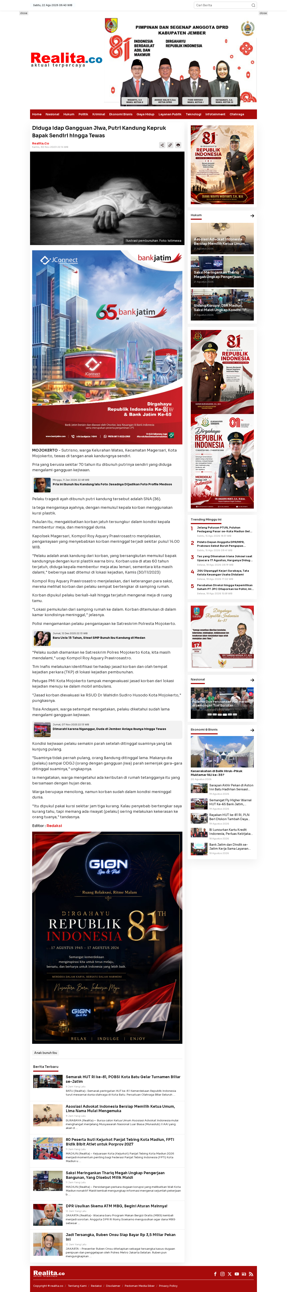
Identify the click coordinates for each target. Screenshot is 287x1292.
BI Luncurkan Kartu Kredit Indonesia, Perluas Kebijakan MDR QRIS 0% (230, 832)
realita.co (40, 143)
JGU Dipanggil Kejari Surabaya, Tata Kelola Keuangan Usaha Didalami (223, 572)
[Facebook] (215, 1274)
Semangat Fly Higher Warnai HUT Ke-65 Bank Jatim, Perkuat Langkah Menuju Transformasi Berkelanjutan (230, 802)
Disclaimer (113, 1286)
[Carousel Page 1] (210, 715)
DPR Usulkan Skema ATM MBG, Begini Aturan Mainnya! (116, 1206)
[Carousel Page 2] (215, 715)
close (23, 13)
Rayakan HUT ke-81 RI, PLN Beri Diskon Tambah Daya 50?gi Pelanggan (229, 817)
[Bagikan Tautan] (162, 145)
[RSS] (251, 1274)
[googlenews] (244, 1274)
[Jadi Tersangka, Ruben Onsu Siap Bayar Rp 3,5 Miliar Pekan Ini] (48, 1244)
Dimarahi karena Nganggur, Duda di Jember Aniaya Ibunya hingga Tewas (109, 729)
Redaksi (54, 825)
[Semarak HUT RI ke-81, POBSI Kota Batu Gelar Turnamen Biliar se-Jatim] (48, 1081)
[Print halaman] (178, 145)
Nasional (52, 114)
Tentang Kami (77, 1286)
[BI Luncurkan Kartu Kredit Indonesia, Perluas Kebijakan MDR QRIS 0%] (199, 832)
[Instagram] (222, 1274)
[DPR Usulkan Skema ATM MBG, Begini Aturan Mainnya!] (48, 1215)
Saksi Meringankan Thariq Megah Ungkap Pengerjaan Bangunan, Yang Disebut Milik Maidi (115, 1175)
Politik (83, 114)
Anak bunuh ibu (45, 1053)
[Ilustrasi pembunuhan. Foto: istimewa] (107, 198)
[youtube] (237, 1274)
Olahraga (237, 114)
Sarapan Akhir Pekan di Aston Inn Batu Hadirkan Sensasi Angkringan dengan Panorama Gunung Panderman (231, 787)
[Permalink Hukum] (252, 216)
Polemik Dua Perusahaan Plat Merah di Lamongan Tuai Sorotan (220, 703)
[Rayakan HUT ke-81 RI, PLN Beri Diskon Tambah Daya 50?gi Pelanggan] (199, 818)
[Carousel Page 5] (230, 715)
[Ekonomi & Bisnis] (252, 730)
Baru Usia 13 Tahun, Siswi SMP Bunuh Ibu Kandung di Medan (99, 638)
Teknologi (193, 114)
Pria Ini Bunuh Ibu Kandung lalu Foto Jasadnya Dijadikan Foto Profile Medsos (112, 484)
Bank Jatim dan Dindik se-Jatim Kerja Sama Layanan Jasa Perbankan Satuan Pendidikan (228, 847)
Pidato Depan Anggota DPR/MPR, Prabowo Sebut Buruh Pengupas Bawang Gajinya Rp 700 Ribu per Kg (223, 544)
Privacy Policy (168, 1286)
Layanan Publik (170, 114)
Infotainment (215, 114)
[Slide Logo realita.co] (66, 60)
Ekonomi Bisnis (120, 114)
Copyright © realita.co (48, 1286)
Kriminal (98, 114)
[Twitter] (229, 1274)
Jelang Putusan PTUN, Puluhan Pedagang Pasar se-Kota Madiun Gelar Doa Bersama (225, 529)
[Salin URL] (170, 145)
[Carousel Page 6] (235, 715)
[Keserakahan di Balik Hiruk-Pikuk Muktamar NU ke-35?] (222, 751)
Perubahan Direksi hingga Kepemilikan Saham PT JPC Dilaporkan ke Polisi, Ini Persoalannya (225, 587)
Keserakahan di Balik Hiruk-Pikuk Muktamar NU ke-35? (216, 773)
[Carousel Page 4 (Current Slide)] (225, 715)
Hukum (68, 114)
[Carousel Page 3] (220, 715)
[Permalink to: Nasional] (252, 680)
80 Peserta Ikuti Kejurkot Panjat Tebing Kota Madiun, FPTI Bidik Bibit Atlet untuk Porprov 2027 (120, 1142)
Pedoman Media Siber (140, 1286)
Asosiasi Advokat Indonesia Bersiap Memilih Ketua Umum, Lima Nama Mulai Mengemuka (120, 1108)
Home (36, 114)
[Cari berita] (253, 5)
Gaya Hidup (145, 114)
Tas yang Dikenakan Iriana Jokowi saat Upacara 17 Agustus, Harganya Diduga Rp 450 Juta (224, 558)
